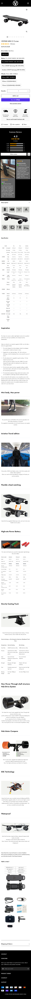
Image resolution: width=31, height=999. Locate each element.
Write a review (13, 154)
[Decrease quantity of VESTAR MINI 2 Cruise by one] (9, 91)
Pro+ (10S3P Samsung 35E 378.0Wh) (13, 66)
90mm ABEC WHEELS (8, 77)
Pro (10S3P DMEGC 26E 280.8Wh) (12, 62)
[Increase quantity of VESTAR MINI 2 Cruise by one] (28, 91)
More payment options (15, 103)
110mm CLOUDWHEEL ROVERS (11, 85)
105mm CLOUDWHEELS (9, 81)
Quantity (3, 91)
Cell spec (10, 563)
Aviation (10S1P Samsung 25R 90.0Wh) (13, 70)
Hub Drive (5, 54)
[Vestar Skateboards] (15, 3)
